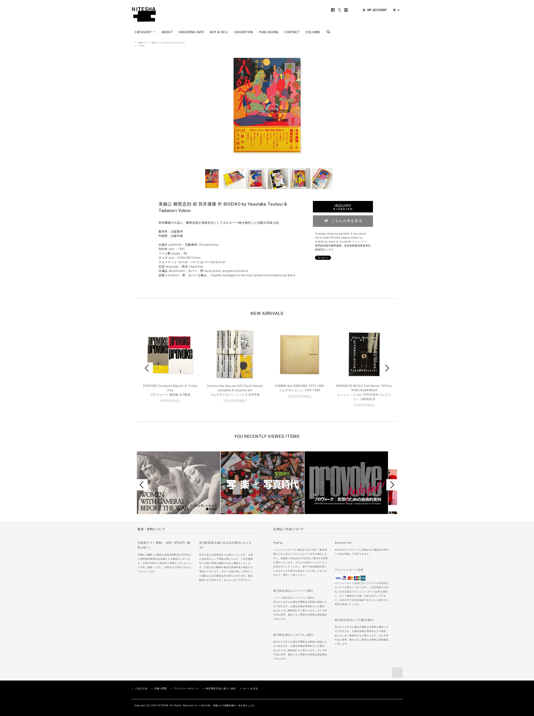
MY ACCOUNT (377, 10)
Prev (147, 368)
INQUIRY (343, 206)
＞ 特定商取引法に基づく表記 (219, 688)
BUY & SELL (219, 32)
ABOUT (167, 32)
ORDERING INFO (191, 32)
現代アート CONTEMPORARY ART (168, 43)
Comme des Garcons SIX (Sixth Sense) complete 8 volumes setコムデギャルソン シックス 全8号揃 (235, 390)
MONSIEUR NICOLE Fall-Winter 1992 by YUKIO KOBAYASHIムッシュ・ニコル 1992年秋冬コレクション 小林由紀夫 (364, 392)
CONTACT (292, 32)
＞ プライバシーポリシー (184, 688)
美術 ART (142, 43)
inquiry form (359, 241)
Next (386, 368)
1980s (141, 46)
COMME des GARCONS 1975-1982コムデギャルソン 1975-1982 (299, 388)
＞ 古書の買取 (159, 688)
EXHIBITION (243, 32)
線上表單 (328, 249)
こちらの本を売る (346, 220)
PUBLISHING (269, 32)
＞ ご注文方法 (139, 688)
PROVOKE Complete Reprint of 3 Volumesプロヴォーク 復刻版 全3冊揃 (170, 390)
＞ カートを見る (248, 688)
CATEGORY (143, 32)
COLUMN (313, 32)
